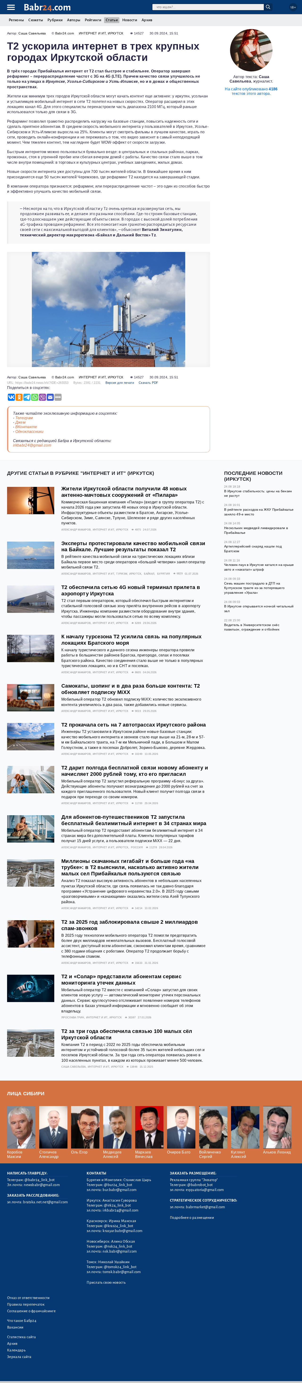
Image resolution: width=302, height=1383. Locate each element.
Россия (137, 847)
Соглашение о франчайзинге (31, 1311)
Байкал (149, 573)
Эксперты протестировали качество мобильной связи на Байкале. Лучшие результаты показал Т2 (133, 546)
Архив (147, 20)
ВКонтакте (26, 427)
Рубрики (55, 20)
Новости (129, 20)
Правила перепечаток (26, 1304)
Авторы (73, 20)
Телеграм (24, 418)
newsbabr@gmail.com (42, 1185)
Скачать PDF (148, 382)
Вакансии (15, 1327)
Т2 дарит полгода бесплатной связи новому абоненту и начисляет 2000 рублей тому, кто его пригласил (134, 771)
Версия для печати (119, 382)
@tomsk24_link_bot (120, 1267)
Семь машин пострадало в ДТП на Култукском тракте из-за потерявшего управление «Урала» (254, 587)
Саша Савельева (32, 33)
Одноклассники (29, 432)
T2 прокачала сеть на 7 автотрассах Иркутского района (133, 725)
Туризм (121, 573)
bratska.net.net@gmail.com (45, 1202)
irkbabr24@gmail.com (32, 445)
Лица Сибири (26, 1093)
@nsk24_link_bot (118, 1246)
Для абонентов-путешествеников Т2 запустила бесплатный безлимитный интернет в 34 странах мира (133, 820)
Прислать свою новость (106, 1282)
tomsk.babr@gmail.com (122, 1272)
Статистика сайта (21, 1337)
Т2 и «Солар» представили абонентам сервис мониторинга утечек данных (121, 980)
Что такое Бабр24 (21, 1321)
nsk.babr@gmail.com (120, 1251)
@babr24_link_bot (40, 1180)
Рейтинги (93, 20)
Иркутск (115, 33)
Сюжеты (35, 20)
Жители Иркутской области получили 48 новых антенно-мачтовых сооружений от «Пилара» (124, 492)
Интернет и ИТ (92, 33)
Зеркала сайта (19, 1357)
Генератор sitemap (114, 1373)
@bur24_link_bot (118, 1185)
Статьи (112, 20)
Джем (20, 422)
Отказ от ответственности (28, 1298)
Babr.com (47, 7)
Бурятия (163, 573)
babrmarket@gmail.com (205, 1207)
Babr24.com (64, 33)
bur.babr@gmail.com (119, 1190)
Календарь (16, 1350)
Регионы (16, 20)
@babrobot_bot (200, 1185)
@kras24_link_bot (118, 1226)
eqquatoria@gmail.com (205, 1190)
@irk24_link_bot (117, 1205)
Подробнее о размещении (192, 1218)
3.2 (36, 1373)
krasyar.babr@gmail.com (122, 1231)
